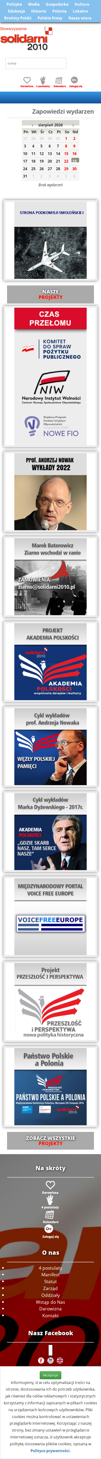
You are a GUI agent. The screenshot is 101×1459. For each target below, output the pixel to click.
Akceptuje (50, 1375)
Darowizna (50, 1308)
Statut (50, 1281)
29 (66, 168)
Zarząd (50, 1288)
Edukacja (16, 11)
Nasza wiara (80, 18)
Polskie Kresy (50, 18)
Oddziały (50, 1295)
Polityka (14, 4)
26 (41, 168)
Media (34, 4)
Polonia (59, 11)
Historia (38, 11)
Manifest (50, 1274)
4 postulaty (50, 1268)
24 (25, 168)
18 (33, 161)
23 (74, 161)
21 (58, 161)
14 (58, 153)
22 (66, 161)
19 (41, 161)
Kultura (82, 4)
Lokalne (80, 11)
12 (41, 153)
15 (66, 153)
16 (74, 153)
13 (50, 153)
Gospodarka (57, 4)
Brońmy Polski (17, 18)
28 (58, 168)
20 (50, 161)
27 (50, 168)
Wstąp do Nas (50, 1302)
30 (74, 168)
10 (25, 153)
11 (33, 153)
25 (33, 168)
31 (25, 176)
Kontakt (50, 1315)
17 (25, 161)
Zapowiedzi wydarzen (63, 111)
